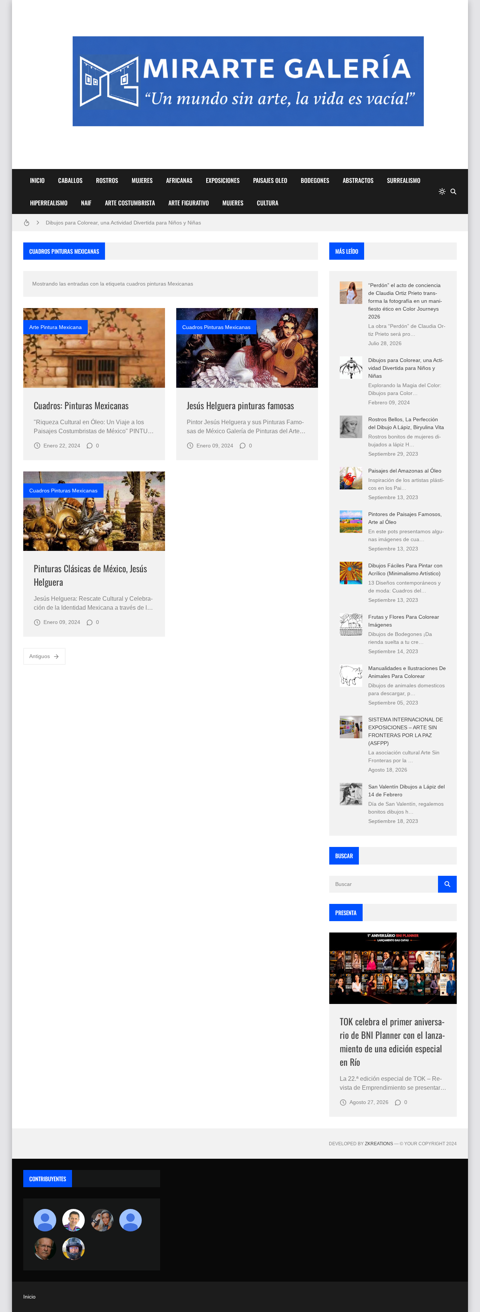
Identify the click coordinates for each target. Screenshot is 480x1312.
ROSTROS (107, 180)
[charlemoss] (45, 1248)
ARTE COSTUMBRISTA (130, 202)
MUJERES (142, 180)
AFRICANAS (179, 180)
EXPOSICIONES (223, 180)
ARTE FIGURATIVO (188, 202)
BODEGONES (315, 180)
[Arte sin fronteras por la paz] (73, 1220)
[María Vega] (130, 1220)
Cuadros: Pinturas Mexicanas (81, 405)
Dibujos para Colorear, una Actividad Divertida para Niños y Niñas (123, 223)
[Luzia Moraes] (102, 1220)
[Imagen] (94, 348)
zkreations (379, 1143)
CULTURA (267, 202)
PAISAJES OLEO (270, 180)
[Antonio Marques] (45, 1220)
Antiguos (39, 656)
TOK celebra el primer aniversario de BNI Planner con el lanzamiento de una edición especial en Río (392, 1041)
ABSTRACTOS (358, 180)
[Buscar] (453, 191)
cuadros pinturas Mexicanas (216, 327)
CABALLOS (70, 180)
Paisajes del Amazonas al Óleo (404, 471)
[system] (442, 191)
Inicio (29, 1297)
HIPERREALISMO (49, 202)
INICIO (37, 180)
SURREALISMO (403, 180)
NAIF (86, 202)
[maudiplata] (73, 1248)
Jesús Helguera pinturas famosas (240, 405)
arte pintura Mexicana (55, 327)
